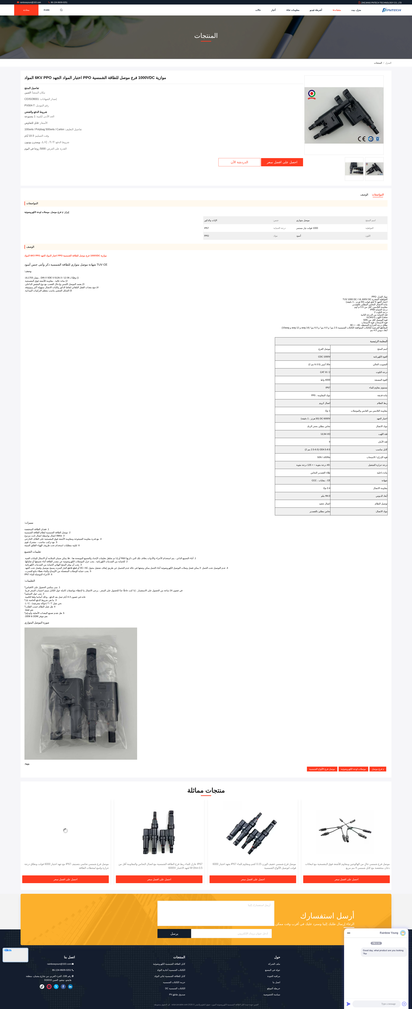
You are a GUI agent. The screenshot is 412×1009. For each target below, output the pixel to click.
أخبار (273, 10)
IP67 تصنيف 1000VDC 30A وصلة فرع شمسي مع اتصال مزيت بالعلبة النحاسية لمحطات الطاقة (66, 866)
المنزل (388, 63)
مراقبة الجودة (273, 976)
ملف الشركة (274, 964)
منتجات (337, 10)
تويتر (56, 986)
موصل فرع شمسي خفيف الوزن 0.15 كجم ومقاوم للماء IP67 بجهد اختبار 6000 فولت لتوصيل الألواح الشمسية (348, 866)
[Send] (348, 1003)
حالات (258, 10)
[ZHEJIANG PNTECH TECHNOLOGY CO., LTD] (391, 10)
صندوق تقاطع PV (177, 994)
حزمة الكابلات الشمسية (174, 982)
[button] (385, 838)
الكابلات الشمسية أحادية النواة (171, 970)
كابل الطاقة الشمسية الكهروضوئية (169, 964)
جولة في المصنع (272, 970)
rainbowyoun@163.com (30, 2)
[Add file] (404, 1003)
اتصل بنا (276, 982)
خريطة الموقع (273, 988)
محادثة (26, 10)
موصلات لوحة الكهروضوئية (353, 769)
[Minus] (349, 933)
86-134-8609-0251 (58, 2)
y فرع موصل (378, 769)
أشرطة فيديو (316, 10)
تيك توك (42, 986)
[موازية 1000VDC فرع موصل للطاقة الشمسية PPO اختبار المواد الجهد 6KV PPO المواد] (344, 115)
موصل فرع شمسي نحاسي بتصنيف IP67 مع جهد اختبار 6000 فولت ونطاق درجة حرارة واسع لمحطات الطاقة (160, 866)
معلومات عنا (293, 10)
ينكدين (70, 986)
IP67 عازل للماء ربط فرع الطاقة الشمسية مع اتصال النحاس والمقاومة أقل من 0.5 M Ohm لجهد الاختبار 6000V (254, 866)
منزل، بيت (356, 10)
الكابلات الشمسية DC (175, 988)
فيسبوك (63, 986)
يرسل (174, 933)
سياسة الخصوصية (271, 994)
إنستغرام (49, 986)
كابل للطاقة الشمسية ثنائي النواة (169, 976)
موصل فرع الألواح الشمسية (322, 769)
